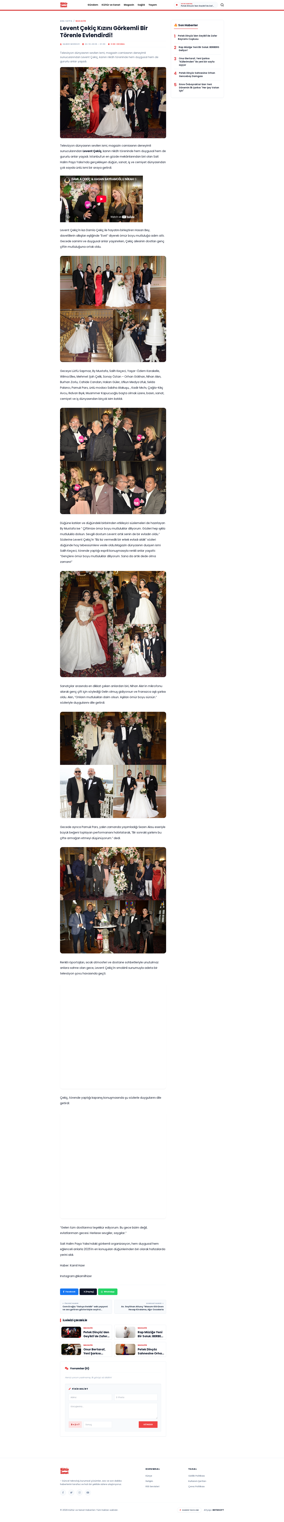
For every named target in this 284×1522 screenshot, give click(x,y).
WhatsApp (109, 1291)
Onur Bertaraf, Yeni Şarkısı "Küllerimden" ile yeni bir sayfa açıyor (196, 61)
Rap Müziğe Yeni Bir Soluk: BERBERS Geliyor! (199, 49)
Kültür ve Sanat (111, 4)
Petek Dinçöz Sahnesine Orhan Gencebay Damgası (197, 74)
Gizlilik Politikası (196, 1475)
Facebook (70, 1291)
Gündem (93, 4)
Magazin (129, 4)
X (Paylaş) (89, 1291)
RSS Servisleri (152, 1486)
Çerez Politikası (196, 1486)
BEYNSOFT (218, 1510)
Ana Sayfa (66, 21)
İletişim (149, 1481)
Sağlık (141, 4)
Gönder (148, 1424)
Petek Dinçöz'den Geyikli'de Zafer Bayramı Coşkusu (197, 37)
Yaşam (153, 4)
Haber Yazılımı (190, 1510)
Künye (149, 1475)
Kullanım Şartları (197, 1481)
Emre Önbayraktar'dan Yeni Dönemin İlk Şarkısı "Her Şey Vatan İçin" (199, 87)
